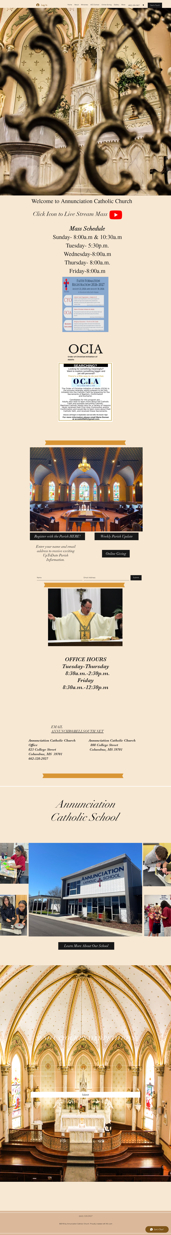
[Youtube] (115, 214)
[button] (155, 5)
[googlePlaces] (143, 5)
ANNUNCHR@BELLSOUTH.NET (77, 731)
